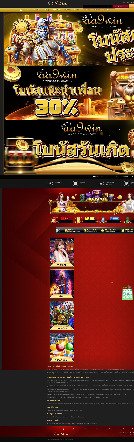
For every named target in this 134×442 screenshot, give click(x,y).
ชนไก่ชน (110, 429)
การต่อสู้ (86, 9)
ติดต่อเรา (106, 9)
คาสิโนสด (67, 9)
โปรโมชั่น (96, 9)
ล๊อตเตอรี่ (77, 9)
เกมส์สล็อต (56, 9)
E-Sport (35, 9)
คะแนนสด (126, 2)
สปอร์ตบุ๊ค (46, 9)
